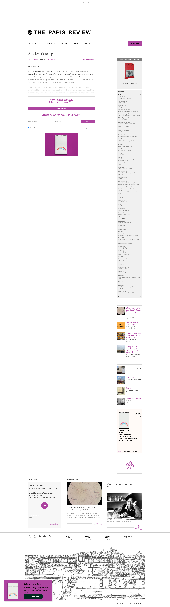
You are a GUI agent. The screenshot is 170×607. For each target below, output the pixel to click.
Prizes (106, 538)
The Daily (31, 43)
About (86, 43)
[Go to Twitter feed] (39, 537)
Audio (75, 43)
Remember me (34, 128)
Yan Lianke (110, 489)
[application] (44, 514)
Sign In (140, 31)
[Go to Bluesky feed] (44, 537)
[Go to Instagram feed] (29, 537)
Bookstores (108, 539)
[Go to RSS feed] (49, 537)
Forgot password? (89, 128)
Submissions (88, 539)
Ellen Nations (51, 59)
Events (109, 31)
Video (125, 538)
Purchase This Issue (129, 83)
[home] (59, 33)
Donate (115, 31)
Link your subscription (61, 128)
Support (68, 538)
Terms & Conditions (136, 603)
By (107, 487)
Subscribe (135, 43)
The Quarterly (47, 43)
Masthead (107, 536)
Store (134, 31)
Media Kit (87, 538)
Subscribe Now (33, 596)
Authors (64, 43)
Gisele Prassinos (33, 59)
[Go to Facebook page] (34, 537)
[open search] (125, 43)
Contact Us (69, 539)
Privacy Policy (121, 603)
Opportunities (128, 536)
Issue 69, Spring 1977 (89, 59)
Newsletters (125, 31)
